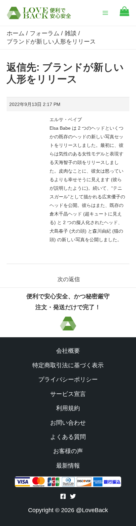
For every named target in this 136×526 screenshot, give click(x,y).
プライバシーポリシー (68, 379)
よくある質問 (68, 437)
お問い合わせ (68, 422)
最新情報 (68, 465)
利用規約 (68, 408)
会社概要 (68, 350)
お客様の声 (68, 451)
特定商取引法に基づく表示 (68, 365)
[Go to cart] (124, 14)
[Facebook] (63, 496)
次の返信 (68, 279)
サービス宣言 (68, 394)
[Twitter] (73, 496)
